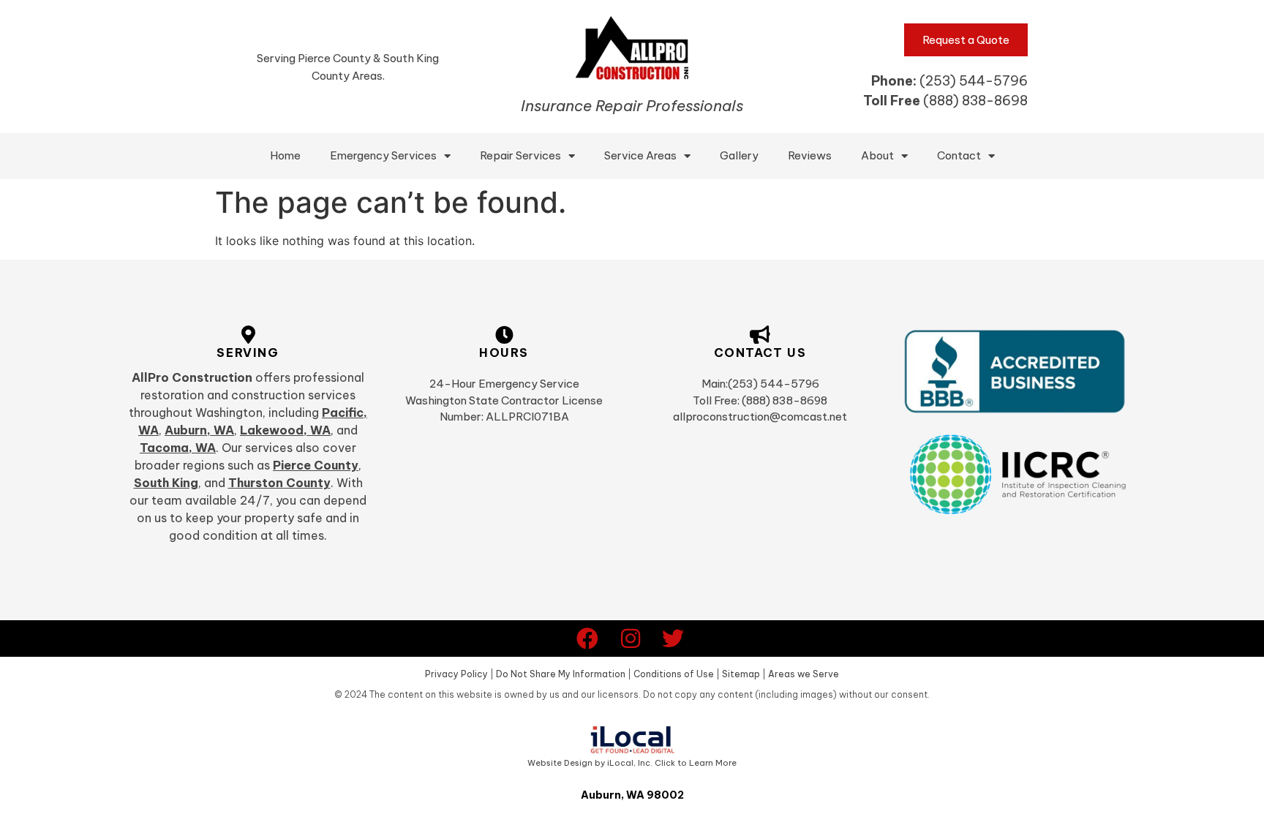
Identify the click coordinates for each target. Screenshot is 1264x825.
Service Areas (640, 155)
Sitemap (741, 673)
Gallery (739, 155)
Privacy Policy (456, 673)
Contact (959, 155)
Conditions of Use (673, 673)
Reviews (810, 155)
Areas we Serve (803, 673)
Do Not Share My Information (560, 673)
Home (285, 155)
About (877, 155)
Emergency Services (383, 155)
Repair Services (520, 155)
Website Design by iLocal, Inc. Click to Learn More (632, 763)
